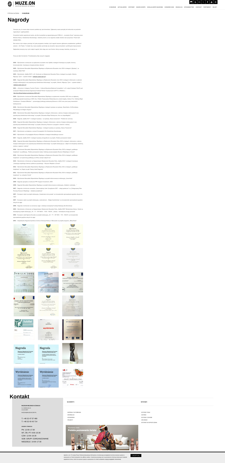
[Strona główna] (21, 4)
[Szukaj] (203, 2)
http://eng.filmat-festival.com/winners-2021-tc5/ (26, 93)
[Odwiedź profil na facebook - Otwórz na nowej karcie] (207, 2)
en (199, 2)
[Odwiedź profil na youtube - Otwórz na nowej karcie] (211, 2)
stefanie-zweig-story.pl (39, 76)
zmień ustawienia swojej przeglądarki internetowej (108, 459)
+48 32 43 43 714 (30, 421)
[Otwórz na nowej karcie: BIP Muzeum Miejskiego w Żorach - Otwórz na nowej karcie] (191, 2)
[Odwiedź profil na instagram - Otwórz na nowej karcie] (216, 2)
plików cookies (86, 457)
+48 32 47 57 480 (30, 418)
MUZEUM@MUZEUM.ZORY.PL (29, 412)
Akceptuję (135, 455)
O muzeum (25, 13)
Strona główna (13, 13)
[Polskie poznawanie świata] (102, 437)
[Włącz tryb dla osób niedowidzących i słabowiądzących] (195, 2)
